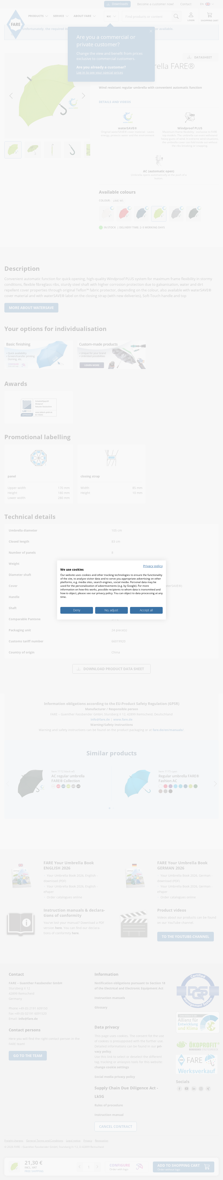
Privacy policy (153, 566)
